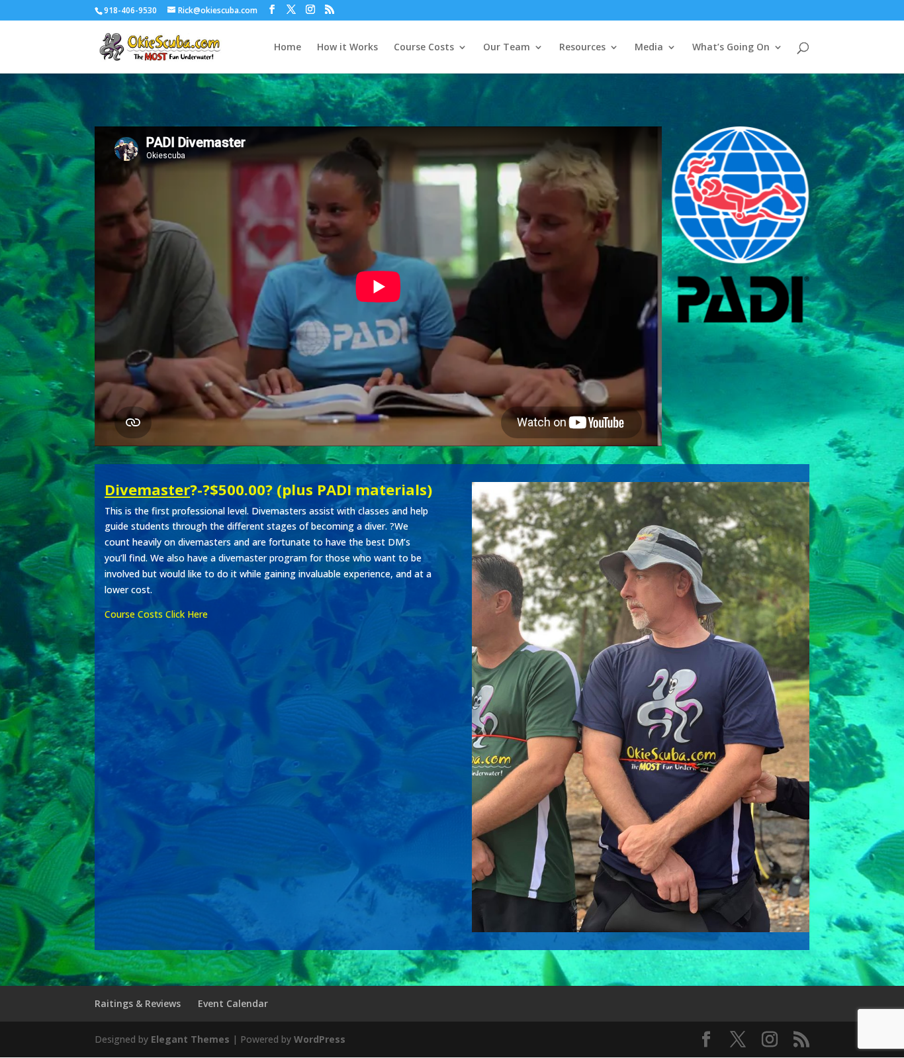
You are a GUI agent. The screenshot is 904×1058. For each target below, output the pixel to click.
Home (287, 47)
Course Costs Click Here (156, 614)
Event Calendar (233, 1003)
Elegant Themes (190, 1039)
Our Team (506, 47)
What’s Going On (731, 47)
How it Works (347, 47)
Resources (582, 47)
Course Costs (424, 47)
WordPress (319, 1039)
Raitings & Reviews (138, 1003)
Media (649, 47)
